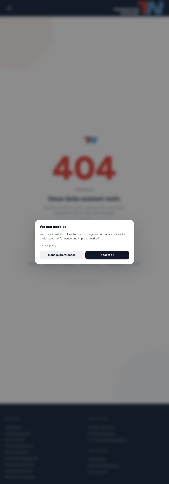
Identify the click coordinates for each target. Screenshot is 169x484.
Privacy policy (48, 245)
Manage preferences (61, 255)
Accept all (107, 255)
